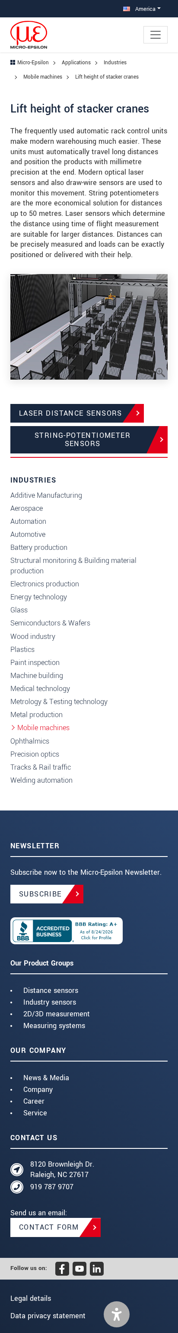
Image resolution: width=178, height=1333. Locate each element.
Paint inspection (35, 663)
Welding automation (41, 780)
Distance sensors (50, 990)
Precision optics (34, 754)
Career (33, 1101)
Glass (19, 610)
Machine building (36, 676)
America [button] (145, 9)
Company (38, 1089)
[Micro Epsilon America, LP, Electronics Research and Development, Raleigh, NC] (89, 930)
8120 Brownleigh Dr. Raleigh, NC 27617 (62, 1169)
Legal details (30, 1298)
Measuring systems (54, 1025)
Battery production (38, 547)
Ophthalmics (29, 741)
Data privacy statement (48, 1316)
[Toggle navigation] (155, 34)
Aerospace (26, 508)
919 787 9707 (51, 1187)
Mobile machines (43, 728)
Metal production (36, 715)
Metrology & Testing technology (59, 702)
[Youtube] (79, 1269)
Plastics (22, 650)
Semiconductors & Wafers (50, 623)
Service (35, 1113)
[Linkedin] (97, 1269)
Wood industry (32, 637)
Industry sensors (49, 1002)
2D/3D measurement (56, 1014)
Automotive (27, 534)
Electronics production (44, 584)
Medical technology (40, 689)
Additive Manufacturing (46, 495)
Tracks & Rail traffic (40, 767)
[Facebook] (62, 1269)
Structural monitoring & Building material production (73, 566)
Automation (28, 521)
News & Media (46, 1077)
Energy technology (38, 597)
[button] (117, 1314)
